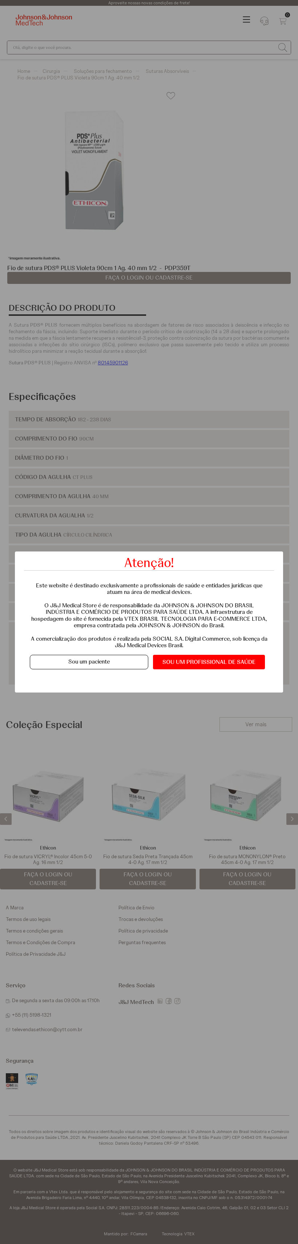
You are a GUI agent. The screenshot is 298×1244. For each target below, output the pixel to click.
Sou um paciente (89, 661)
